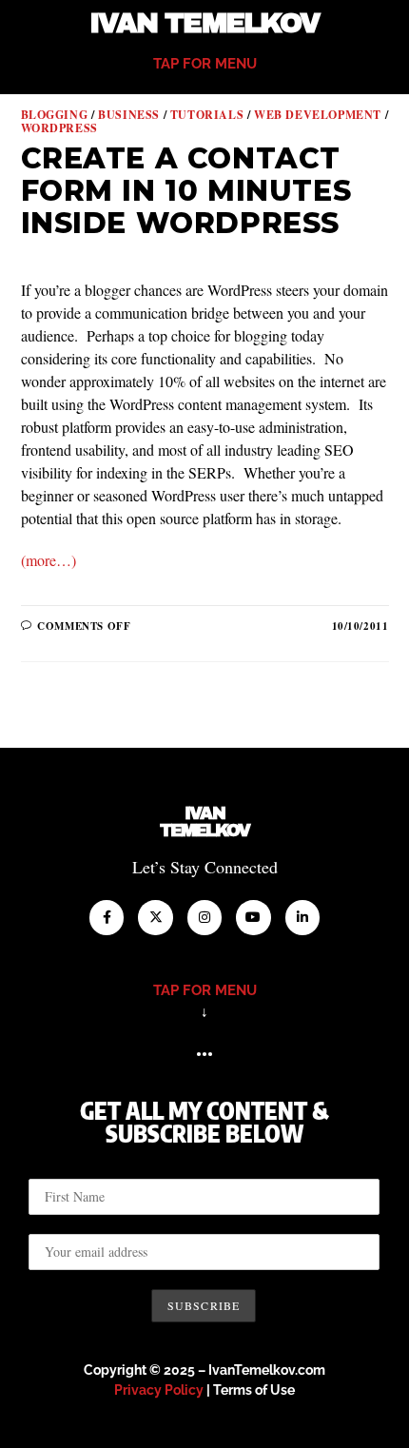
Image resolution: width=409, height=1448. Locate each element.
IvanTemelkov (205, 822)
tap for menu (205, 63)
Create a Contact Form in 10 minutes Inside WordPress (186, 190)
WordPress (59, 128)
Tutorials (206, 115)
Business (129, 115)
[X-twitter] (155, 917)
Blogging (54, 115)
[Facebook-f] (106, 917)
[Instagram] (204, 917)
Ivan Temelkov (204, 23)
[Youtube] (253, 917)
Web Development (317, 115)
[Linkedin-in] (302, 917)
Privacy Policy (159, 1390)
